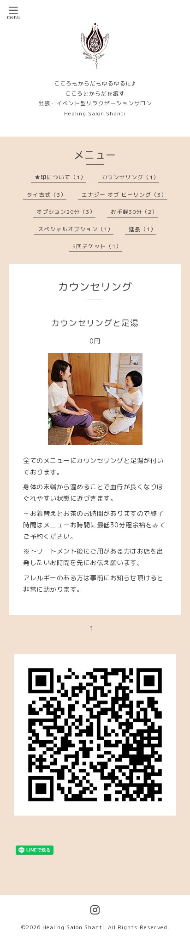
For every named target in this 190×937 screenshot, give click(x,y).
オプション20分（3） (65, 212)
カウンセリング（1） (130, 177)
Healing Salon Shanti (73, 927)
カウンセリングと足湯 (95, 323)
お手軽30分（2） (134, 212)
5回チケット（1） (97, 246)
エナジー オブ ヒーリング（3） (124, 195)
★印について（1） (60, 177)
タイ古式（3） (46, 195)
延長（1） (142, 229)
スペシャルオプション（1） (75, 229)
